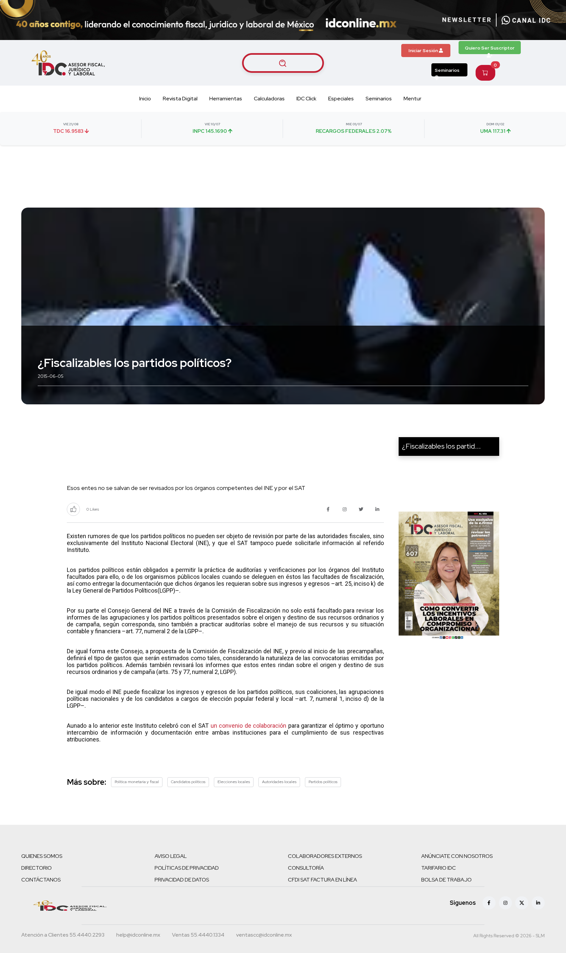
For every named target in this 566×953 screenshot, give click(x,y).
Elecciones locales (233, 781)
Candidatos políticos (188, 781)
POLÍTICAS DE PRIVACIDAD (187, 867)
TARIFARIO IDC (438, 867)
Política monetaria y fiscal (137, 781)
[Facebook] (489, 902)
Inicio (145, 98)
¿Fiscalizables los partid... (441, 446)
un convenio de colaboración (249, 725)
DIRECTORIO (36, 867)
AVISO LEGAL (171, 856)
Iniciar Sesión (423, 50)
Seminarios (447, 70)
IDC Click (306, 98)
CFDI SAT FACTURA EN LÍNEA (322, 879)
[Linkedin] (538, 902)
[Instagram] (505, 902)
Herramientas (225, 98)
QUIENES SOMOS (41, 856)
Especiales (341, 98)
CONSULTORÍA (306, 867)
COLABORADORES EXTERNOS (325, 856)
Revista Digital (180, 98)
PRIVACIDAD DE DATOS (182, 879)
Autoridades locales (279, 781)
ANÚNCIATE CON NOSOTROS (457, 856)
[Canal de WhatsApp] (526, 20)
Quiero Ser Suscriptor (490, 48)
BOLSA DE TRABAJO (446, 879)
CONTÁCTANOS (41, 879)
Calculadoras (269, 98)
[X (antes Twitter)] (521, 902)
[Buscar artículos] (283, 63)
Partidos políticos (323, 781)
